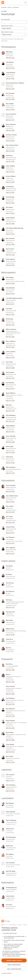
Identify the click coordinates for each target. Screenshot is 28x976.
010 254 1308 (10, 442)
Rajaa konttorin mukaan (7, 32)
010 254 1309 (10, 182)
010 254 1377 (10, 533)
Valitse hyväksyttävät (14, 965)
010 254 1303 (10, 704)
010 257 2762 (10, 400)
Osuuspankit (4, 7)
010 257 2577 (10, 304)
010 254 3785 (10, 670)
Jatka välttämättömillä (14, 969)
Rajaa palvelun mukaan (7, 25)
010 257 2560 (10, 694)
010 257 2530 (10, 347)
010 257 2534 (10, 357)
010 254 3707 (10, 411)
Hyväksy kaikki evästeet (14, 960)
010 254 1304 (10, 130)
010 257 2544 (10, 213)
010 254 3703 (10, 512)
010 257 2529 (10, 109)
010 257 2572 (10, 172)
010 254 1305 (10, 728)
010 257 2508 (10, 368)
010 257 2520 (10, 716)
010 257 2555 (10, 203)
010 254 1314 (10, 543)
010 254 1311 (10, 58)
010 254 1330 (10, 522)
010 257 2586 (10, 452)
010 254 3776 (10, 120)
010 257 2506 (10, 491)
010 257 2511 (10, 78)
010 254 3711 (10, 607)
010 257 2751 (10, 473)
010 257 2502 (10, 244)
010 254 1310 (10, 255)
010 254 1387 (10, 89)
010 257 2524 (10, 141)
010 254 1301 (10, 265)
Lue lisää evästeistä (6, 973)
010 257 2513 (10, 68)
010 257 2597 (10, 192)
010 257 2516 (10, 463)
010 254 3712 (10, 421)
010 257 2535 (10, 791)
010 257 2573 (10, 431)
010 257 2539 (10, 294)
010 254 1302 (10, 99)
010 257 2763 (10, 378)
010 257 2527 (10, 314)
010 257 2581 (10, 223)
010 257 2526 (10, 762)
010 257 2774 (10, 780)
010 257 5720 (10, 161)
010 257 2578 (10, 635)
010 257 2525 (10, 337)
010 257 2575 (10, 234)
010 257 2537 (10, 553)
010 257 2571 (10, 752)
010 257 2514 (10, 502)
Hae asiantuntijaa (5, 19)
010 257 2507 (10, 151)
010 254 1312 (10, 325)
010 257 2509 (10, 283)
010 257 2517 (10, 388)
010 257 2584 (10, 740)
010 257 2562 (10, 682)
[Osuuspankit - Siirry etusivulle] (3, 2)
